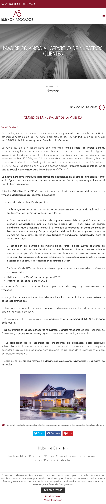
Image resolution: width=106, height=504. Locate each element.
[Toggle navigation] (103, 15)
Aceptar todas (53, 490)
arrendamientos (53, 425)
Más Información (53, 500)
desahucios (31, 425)
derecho (100, 425)
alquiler (41, 425)
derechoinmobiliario (15, 425)
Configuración (53, 496)
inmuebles (90, 425)
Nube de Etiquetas (53, 448)
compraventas (68, 425)
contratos (80, 425)
